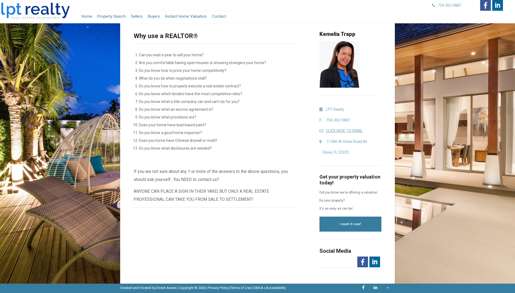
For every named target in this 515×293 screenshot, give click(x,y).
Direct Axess (166, 288)
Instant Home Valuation (186, 16)
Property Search (111, 16)
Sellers (137, 16)
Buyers (154, 16)
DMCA (258, 288)
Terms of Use (240, 288)
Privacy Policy (218, 288)
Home (87, 16)
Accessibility (276, 288)
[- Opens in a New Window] (485, 5)
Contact (219, 16)
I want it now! (350, 224)
